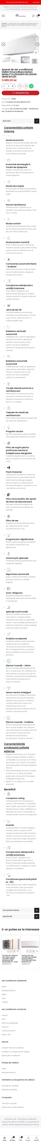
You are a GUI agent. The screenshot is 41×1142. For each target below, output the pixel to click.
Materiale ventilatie (9, 1090)
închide (36, 2)
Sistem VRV (6, 1034)
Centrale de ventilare (10, 1086)
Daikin (13, 99)
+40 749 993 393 (12, 9)
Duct (4, 1019)
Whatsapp (33, 9)
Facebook (23, 9)
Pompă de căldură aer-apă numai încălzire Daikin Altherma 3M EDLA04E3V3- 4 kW (10, 958)
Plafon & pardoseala (10, 1023)
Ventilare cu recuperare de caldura (16, 1052)
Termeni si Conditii (9, 1103)
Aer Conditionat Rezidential (12, 111)
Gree (4, 998)
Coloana (5, 1027)
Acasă (4, 23)
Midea (4, 994)
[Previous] (3, 44)
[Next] (37, 44)
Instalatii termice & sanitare (13, 1048)
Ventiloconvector (8, 1031)
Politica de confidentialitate (13, 1107)
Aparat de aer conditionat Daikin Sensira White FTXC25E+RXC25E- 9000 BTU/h (29, 958)
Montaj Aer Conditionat (11, 1055)
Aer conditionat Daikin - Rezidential (24, 109)
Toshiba (5, 1002)
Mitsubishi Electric (9, 990)
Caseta (5, 1015)
